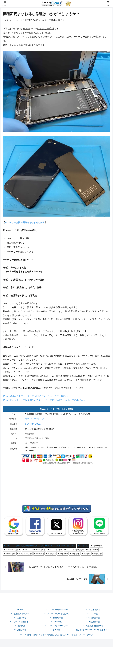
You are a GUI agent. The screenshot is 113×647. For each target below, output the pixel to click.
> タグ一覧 (92, 614)
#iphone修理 (98, 546)
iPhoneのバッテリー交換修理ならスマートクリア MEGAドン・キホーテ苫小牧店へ (44, 400)
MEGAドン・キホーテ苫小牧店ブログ (61, 546)
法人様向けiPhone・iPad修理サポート (92, 630)
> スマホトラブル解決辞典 (56, 614)
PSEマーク (88, 355)
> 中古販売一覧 (92, 618)
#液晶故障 (52, 554)
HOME (20, 609)
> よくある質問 (92, 609)
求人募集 (56, 630)
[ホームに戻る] (56, 603)
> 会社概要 (20, 626)
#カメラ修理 (93, 550)
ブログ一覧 (84, 546)
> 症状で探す (20, 618)
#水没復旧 (40, 554)
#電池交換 (98, 554)
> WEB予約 (56, 622)
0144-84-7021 (33, 423)
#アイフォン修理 (56, 550)
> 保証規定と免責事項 (93, 626)
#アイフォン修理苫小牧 (75, 550)
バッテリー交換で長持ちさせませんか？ (25, 222)
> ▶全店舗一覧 (92, 622)
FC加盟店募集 (20, 630)
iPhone (26, 28)
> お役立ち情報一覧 (20, 614)
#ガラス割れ (10, 554)
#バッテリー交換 (25, 554)
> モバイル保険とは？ (20, 622)
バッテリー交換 (45, 28)
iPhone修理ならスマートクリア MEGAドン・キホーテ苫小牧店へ (35, 396)
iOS (47, 368)
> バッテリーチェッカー (56, 609)
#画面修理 (64, 554)
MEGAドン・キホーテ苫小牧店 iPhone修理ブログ (24, 546)
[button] (104, 450)
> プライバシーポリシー (56, 626)
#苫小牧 (87, 554)
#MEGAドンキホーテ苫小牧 (35, 550)
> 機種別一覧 (56, 618)
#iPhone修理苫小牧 (13, 550)
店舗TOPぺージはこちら (35, 419)
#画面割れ (76, 554)
